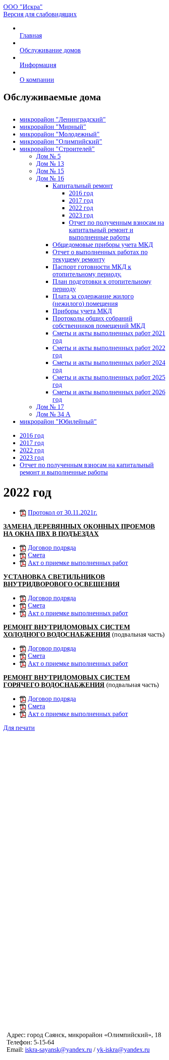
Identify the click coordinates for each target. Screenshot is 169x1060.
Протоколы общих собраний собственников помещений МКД (99, 322)
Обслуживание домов (50, 50)
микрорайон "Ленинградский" (63, 119)
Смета (36, 554)
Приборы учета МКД (82, 310)
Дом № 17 (50, 406)
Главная (31, 35)
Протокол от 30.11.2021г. (62, 512)
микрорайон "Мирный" (53, 126)
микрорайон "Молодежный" (60, 134)
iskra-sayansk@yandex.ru (58, 1049)
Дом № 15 (50, 170)
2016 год (81, 193)
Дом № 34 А (53, 414)
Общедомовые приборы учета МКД (103, 244)
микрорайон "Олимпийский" (61, 141)
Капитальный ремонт (83, 185)
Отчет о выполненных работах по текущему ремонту (100, 256)
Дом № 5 (48, 156)
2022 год (81, 207)
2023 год (81, 215)
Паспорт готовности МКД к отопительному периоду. (92, 270)
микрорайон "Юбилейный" (58, 421)
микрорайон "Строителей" (57, 148)
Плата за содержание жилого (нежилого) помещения (93, 300)
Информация (38, 64)
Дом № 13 (50, 163)
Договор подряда (52, 547)
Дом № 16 (50, 178)
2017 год (81, 200)
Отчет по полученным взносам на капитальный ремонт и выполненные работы (116, 230)
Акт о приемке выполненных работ (78, 562)
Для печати (19, 727)
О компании (37, 79)
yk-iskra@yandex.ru (123, 1049)
